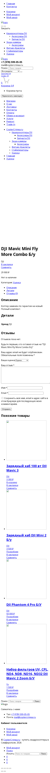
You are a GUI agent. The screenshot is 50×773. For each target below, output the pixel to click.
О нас (9, 103)
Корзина (10, 11)
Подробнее (12, 551)
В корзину (11, 482)
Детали (10, 290)
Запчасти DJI (18, 39)
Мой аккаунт (13, 14)
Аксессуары (17, 45)
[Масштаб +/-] (10, 768)
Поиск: (4, 68)
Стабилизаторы (14, 51)
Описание (11, 287)
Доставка (11, 106)
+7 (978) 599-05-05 (20, 714)
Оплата (10, 112)
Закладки (6, 74)
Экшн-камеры (13, 42)
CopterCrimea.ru (14, 129)
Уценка (10, 53)
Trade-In (10, 124)
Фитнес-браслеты (15, 48)
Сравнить (6, 267)
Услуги (9, 118)
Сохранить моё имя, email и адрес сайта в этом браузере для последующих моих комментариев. (24, 401)
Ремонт (10, 121)
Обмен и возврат (15, 115)
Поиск (37, 701)
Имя (4, 387)
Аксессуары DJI (19, 36)
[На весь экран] (7, 768)
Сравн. (5, 76)
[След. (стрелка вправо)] (5, 771)
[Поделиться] (5, 768)
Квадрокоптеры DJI (16, 33)
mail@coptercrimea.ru (25, 717)
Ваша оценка (8, 360)
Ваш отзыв (7, 365)
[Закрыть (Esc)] (2, 768)
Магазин (10, 101)
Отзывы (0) (12, 293)
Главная (10, 3)
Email (4, 392)
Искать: (10, 753)
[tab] (27, 287)
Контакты (11, 6)
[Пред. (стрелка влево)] (2, 771)
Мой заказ (11, 17)
